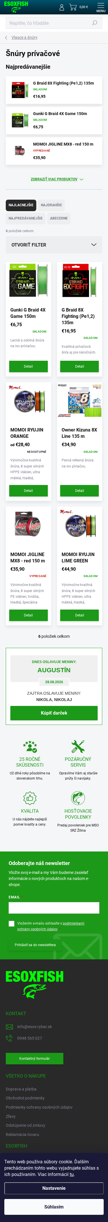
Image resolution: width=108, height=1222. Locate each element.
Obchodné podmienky (25, 1098)
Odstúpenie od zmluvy (25, 1125)
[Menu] (101, 7)
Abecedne (59, 218)
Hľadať (94, 23)
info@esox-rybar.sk (34, 1026)
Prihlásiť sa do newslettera (35, 945)
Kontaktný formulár (34, 1059)
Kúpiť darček (54, 713)
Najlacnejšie (21, 205)
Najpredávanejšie (26, 218)
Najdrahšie (51, 205)
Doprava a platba (21, 1089)
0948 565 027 (29, 1038)
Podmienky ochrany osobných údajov (39, 1107)
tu (72, 1174)
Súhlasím (54, 1207)
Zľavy (11, 1116)
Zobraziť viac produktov (54, 179)
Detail (28, 366)
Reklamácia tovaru (22, 1134)
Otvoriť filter (29, 245)
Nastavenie (54, 1188)
